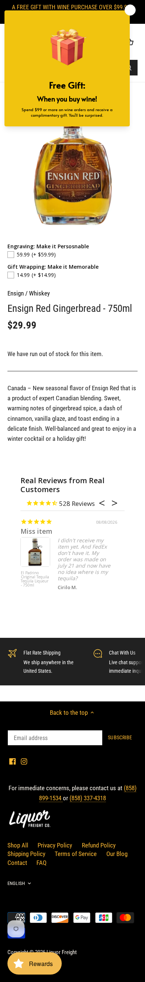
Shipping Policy (26, 853)
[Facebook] (12, 761)
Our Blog (117, 853)
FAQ (41, 862)
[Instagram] (24, 761)
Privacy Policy (55, 845)
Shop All (17, 845)
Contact (17, 862)
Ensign (15, 293)
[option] (72, 163)
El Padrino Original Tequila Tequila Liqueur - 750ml (35, 579)
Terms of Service (76, 853)
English (16, 883)
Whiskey (39, 293)
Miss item (36, 531)
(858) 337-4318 (88, 798)
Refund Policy (99, 845)
